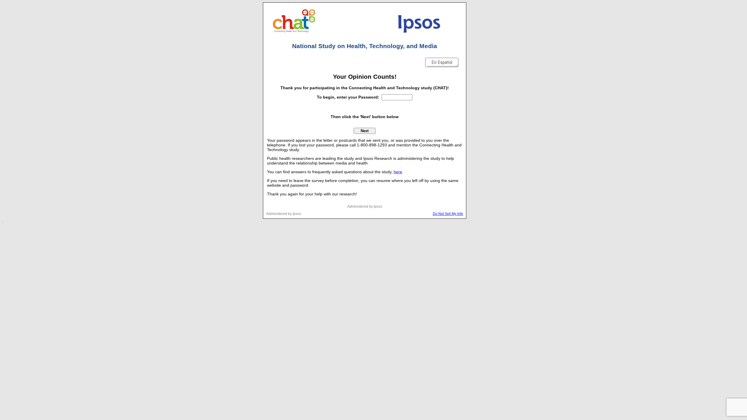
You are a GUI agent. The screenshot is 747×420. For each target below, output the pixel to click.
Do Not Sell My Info (448, 214)
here (398, 171)
